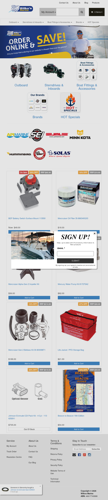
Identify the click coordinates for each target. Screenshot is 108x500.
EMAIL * (61, 248)
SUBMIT (75, 261)
